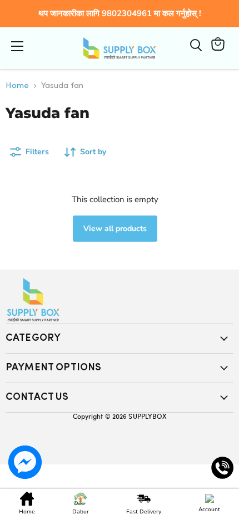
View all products (115, 228)
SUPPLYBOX (147, 416)
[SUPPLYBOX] (119, 300)
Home (17, 86)
